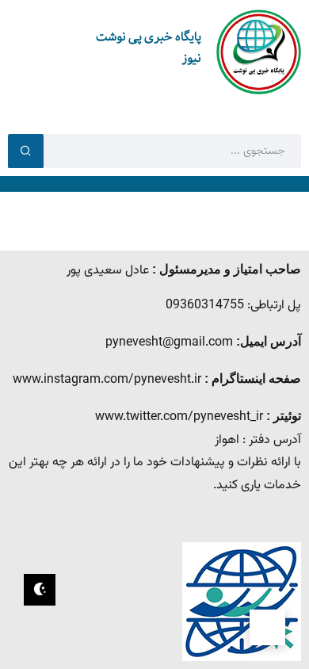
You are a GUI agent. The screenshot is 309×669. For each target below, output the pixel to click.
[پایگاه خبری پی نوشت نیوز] (258, 53)
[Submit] (26, 150)
